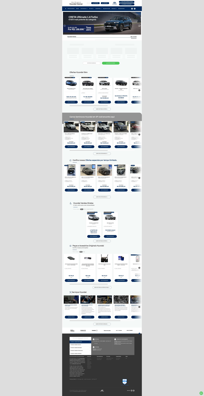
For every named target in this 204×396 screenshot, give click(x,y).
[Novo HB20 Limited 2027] (137, 82)
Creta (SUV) (88, 364)
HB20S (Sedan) (89, 363)
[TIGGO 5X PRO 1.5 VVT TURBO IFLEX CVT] (104, 126)
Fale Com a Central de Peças (127, 1)
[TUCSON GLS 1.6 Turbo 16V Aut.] (87, 126)
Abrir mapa (96, 343)
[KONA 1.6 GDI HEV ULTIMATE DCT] (71, 170)
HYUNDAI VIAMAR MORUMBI (76, 347)
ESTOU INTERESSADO (71, 280)
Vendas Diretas (97, 8)
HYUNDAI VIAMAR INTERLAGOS (76, 350)
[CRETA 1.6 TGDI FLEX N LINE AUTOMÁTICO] (137, 170)
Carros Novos (89, 358)
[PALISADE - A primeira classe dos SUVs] (121, 82)
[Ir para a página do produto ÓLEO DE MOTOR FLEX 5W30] (137, 258)
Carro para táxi (118, 358)
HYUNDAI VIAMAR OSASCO (75, 344)
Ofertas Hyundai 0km (71, 8)
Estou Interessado (93, 236)
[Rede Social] (131, 390)
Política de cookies (83, 391)
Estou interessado (71, 146)
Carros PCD (117, 359)
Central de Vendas (111, 63)
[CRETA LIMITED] (104, 82)
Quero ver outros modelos (101, 153)
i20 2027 (88, 360)
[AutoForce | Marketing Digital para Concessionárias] (102, 390)
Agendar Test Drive (121, 8)
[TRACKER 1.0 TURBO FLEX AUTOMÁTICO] (121, 126)
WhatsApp (106, 3)
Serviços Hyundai (108, 359)
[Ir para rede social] (132, 8)
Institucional (114, 8)
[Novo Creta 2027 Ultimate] (87, 82)
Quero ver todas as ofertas (101, 109)
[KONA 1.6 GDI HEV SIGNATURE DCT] (104, 170)
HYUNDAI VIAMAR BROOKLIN (76, 341)
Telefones (96, 3)
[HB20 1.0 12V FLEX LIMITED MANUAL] (87, 170)
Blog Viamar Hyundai (106, 8)
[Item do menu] (65, 8)
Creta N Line (89, 365)
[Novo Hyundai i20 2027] (71, 82)
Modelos (77, 8)
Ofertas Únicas (89, 359)
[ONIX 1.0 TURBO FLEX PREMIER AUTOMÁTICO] (137, 126)
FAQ (126, 358)
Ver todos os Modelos (91, 63)
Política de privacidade (77, 391)
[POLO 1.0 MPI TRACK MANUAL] (71, 126)
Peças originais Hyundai (109, 358)
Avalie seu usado (99, 359)
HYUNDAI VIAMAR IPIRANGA (75, 353)
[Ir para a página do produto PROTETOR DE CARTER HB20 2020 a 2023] (104, 258)
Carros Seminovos (83, 8)
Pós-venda (91, 8)
